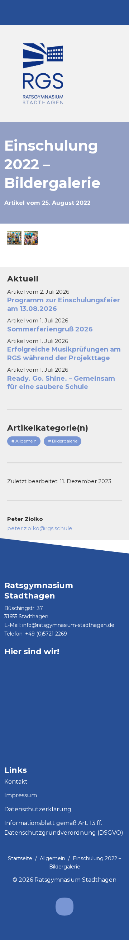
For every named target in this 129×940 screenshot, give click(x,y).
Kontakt (16, 781)
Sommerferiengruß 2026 (50, 329)
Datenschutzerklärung (37, 809)
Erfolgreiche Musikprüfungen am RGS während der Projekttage (64, 353)
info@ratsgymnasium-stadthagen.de (68, 625)
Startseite (20, 858)
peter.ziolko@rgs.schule (39, 528)
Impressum (20, 795)
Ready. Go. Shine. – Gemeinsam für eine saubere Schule (61, 383)
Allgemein (52, 858)
